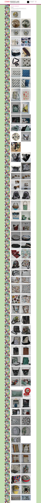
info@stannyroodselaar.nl (32, 1)
